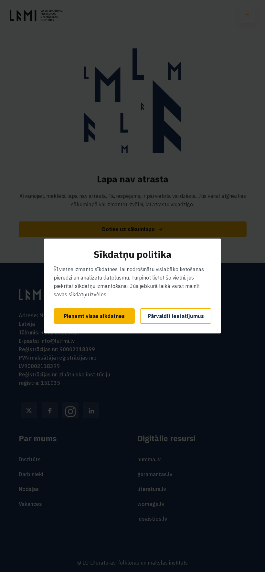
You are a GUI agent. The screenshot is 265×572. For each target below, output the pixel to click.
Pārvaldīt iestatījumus (176, 316)
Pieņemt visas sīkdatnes (94, 316)
